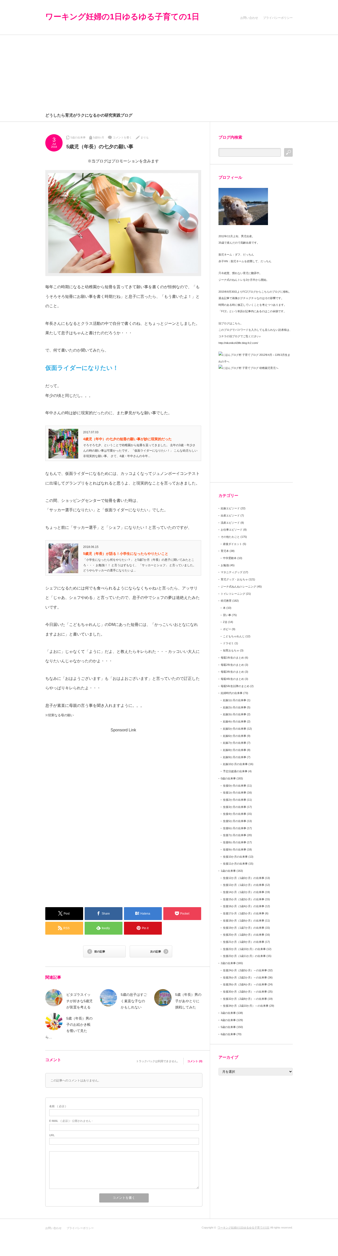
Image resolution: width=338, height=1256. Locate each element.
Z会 (225, 621)
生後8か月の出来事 (234, 842)
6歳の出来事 (228, 1034)
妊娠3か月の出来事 (234, 714)
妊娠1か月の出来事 (234, 700)
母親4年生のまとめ (232, 678)
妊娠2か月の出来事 (234, 707)
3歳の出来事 (228, 1012)
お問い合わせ (249, 18)
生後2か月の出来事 (234, 799)
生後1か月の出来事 (234, 792)
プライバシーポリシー (278, 18)
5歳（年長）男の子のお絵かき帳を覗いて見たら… (69, 1027)
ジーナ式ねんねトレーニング (238, 586)
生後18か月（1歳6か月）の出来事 (243, 920)
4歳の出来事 (228, 1020)
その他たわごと (230, 536)
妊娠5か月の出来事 (234, 728)
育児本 (225, 550)
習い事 (227, 615)
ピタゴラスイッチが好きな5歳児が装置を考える (79, 1001)
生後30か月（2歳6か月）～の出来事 (245, 991)
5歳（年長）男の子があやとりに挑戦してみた (188, 1001)
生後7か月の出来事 (234, 835)
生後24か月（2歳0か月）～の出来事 (245, 970)
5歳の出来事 (78, 137)
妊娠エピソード (230, 508)
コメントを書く (122, 137)
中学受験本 (230, 558)
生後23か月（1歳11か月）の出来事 (244, 955)
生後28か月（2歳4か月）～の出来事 (245, 984)
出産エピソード (230, 515)
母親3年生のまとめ (232, 671)
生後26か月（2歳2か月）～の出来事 (245, 977)
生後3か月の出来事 (234, 806)
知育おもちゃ (231, 650)
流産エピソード (230, 522)
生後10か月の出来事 (235, 856)
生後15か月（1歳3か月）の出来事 (243, 899)
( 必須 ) (57, 1106)
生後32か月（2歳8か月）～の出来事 (245, 998)
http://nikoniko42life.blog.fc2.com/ (238, 342)
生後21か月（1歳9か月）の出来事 (243, 941)
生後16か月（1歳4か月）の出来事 (243, 906)
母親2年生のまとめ (232, 664)
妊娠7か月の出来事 (234, 742)
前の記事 (99, 951)
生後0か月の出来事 (234, 785)
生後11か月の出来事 (235, 863)
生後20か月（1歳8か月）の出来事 (243, 934)
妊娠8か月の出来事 (234, 749)
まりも (145, 137)
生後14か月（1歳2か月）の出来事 (243, 892)
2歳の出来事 (228, 963)
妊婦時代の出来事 (231, 693)
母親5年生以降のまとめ (235, 686)
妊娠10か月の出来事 (235, 764)
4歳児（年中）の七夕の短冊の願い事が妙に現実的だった (127, 439)
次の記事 (155, 951)
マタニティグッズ (231, 572)
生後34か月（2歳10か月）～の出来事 (245, 1005)
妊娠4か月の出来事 (234, 721)
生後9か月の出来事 (234, 849)
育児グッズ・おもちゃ (234, 579)
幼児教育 (226, 600)
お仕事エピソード (231, 529)
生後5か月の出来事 (234, 821)
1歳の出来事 (228, 870)
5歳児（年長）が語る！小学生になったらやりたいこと (125, 554)
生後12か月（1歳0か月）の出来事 (243, 877)
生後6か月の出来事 (234, 828)
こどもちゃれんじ (234, 636)
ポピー (227, 629)
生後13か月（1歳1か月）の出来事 (243, 884)
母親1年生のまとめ (232, 657)
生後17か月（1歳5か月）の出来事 (243, 913)
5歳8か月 (98, 137)
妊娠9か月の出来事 (234, 757)
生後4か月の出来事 (234, 813)
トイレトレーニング (233, 593)
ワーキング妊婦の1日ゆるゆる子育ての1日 (122, 16)
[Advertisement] (169, 72)
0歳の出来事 (228, 778)
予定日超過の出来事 (235, 771)
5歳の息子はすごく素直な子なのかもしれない (134, 1001)
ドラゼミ (228, 643)
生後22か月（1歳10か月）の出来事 (244, 949)
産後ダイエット (232, 543)
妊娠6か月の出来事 (234, 735)
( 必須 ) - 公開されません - (71, 1120)
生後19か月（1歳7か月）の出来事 (243, 927)
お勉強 (225, 565)
